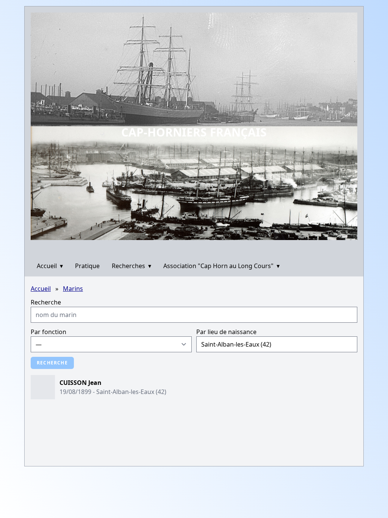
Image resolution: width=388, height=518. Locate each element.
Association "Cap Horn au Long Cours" (221, 266)
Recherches (131, 266)
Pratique (87, 266)
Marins (73, 288)
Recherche (46, 302)
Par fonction (48, 332)
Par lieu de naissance (226, 332)
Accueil (50, 266)
